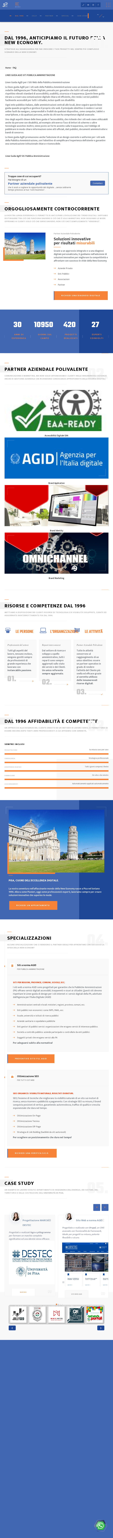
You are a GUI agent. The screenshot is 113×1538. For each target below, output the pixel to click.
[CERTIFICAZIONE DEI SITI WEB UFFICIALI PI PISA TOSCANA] (95, 1315)
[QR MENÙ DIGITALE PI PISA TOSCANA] (37, 1315)
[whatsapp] (100, 1526)
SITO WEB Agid (76, 1294)
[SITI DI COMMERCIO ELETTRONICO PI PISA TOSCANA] (76, 1315)
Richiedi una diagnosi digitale (80, 295)
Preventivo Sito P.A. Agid (31, 1058)
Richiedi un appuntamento (33, 905)
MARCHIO (23, 1292)
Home (8, 68)
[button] (96, 1207)
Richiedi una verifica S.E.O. (32, 1153)
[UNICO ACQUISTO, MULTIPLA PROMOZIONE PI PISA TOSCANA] (57, 1315)
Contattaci (98, 183)
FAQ (14, 68)
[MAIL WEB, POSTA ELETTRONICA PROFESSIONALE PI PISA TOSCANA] (18, 1315)
